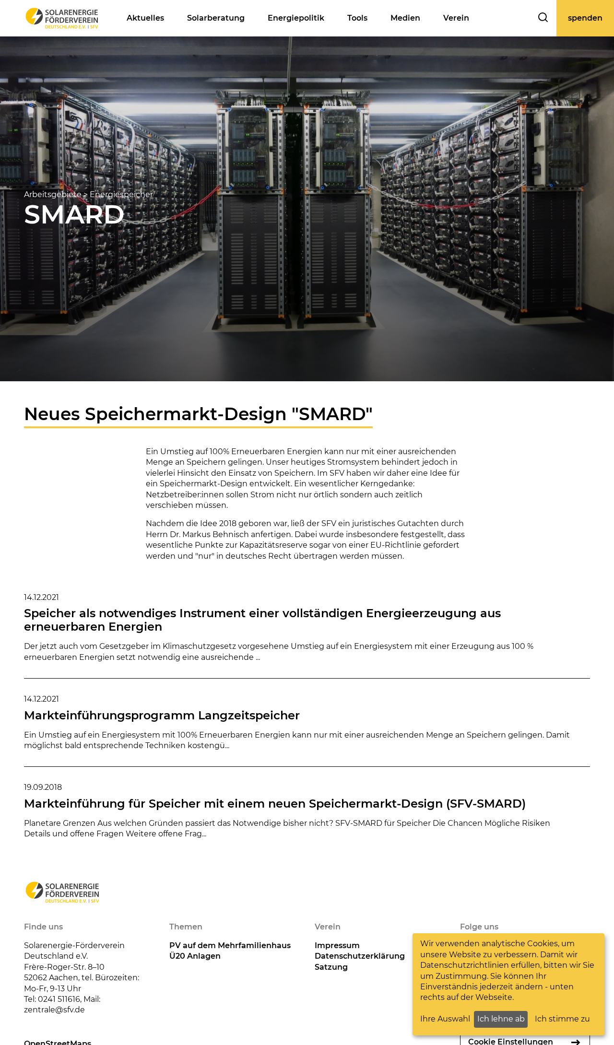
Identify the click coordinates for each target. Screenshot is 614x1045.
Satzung (331, 967)
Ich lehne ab (501, 1018)
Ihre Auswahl (445, 1018)
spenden (585, 18)
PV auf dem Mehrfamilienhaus (230, 945)
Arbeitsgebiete (53, 194)
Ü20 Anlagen (195, 956)
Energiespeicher (121, 194)
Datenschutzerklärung (360, 956)
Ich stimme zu (562, 1018)
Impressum (337, 945)
